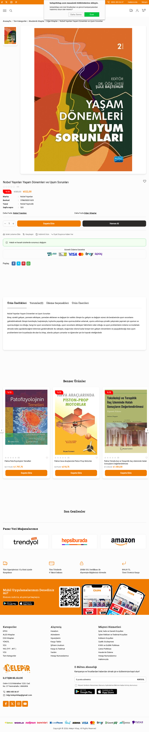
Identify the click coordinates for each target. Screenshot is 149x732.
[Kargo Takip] (131, 10)
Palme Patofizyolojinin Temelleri (18, 461)
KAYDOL (140, 679)
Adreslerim (55, 635)
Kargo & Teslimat (58, 649)
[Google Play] (84, 691)
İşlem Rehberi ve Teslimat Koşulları (112, 635)
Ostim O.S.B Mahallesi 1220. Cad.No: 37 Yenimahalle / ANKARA (16, 684)
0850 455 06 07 (12, 692)
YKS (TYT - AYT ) (9, 649)
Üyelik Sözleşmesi (106, 642)
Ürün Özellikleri (17, 302)
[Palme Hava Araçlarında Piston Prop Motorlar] (76, 422)
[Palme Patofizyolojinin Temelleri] (26, 422)
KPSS (5, 631)
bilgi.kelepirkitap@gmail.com (19, 695)
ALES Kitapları (9, 635)
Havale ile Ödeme (105, 652)
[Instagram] (19, 704)
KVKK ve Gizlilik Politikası (108, 645)
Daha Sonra (75, 14)
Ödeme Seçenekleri (57, 302)
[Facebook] (6, 704)
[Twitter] (12, 704)
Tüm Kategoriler (9, 656)
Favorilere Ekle (47, 457)
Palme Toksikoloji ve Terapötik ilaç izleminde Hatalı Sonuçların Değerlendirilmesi (125, 462)
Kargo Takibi (56, 642)
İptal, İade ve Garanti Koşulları (110, 631)
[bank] (74, 722)
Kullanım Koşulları (105, 638)
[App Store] (107, 691)
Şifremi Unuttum (57, 645)
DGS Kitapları (8, 638)
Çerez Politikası (104, 649)
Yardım (53, 652)
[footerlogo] (16, 668)
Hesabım (54, 631)
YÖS (4, 652)
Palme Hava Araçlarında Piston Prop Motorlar (73, 461)
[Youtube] (25, 704)
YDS (4, 645)
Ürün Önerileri (80, 302)
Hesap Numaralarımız (60, 656)
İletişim (145, 2)
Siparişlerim (56, 638)
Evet (92, 14)
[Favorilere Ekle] (144, 181)
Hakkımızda (132, 2)
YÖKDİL (6, 642)
